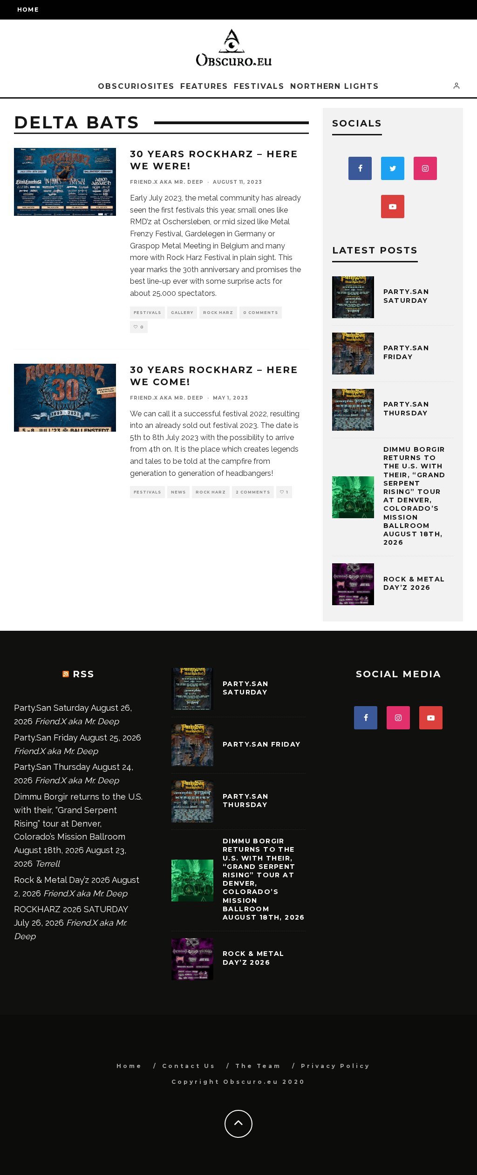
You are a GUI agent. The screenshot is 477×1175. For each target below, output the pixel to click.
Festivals (259, 86)
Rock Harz (218, 312)
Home (28, 9)
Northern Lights (334, 86)
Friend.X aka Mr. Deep (167, 182)
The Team (258, 1065)
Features (204, 86)
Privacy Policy (335, 1065)
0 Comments (260, 312)
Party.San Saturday (406, 295)
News (178, 492)
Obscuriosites (136, 86)
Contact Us (189, 1065)
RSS (84, 674)
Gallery (182, 312)
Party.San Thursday (406, 408)
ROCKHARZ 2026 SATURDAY (71, 909)
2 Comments (253, 492)
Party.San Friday (406, 352)
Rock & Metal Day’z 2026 (414, 583)
